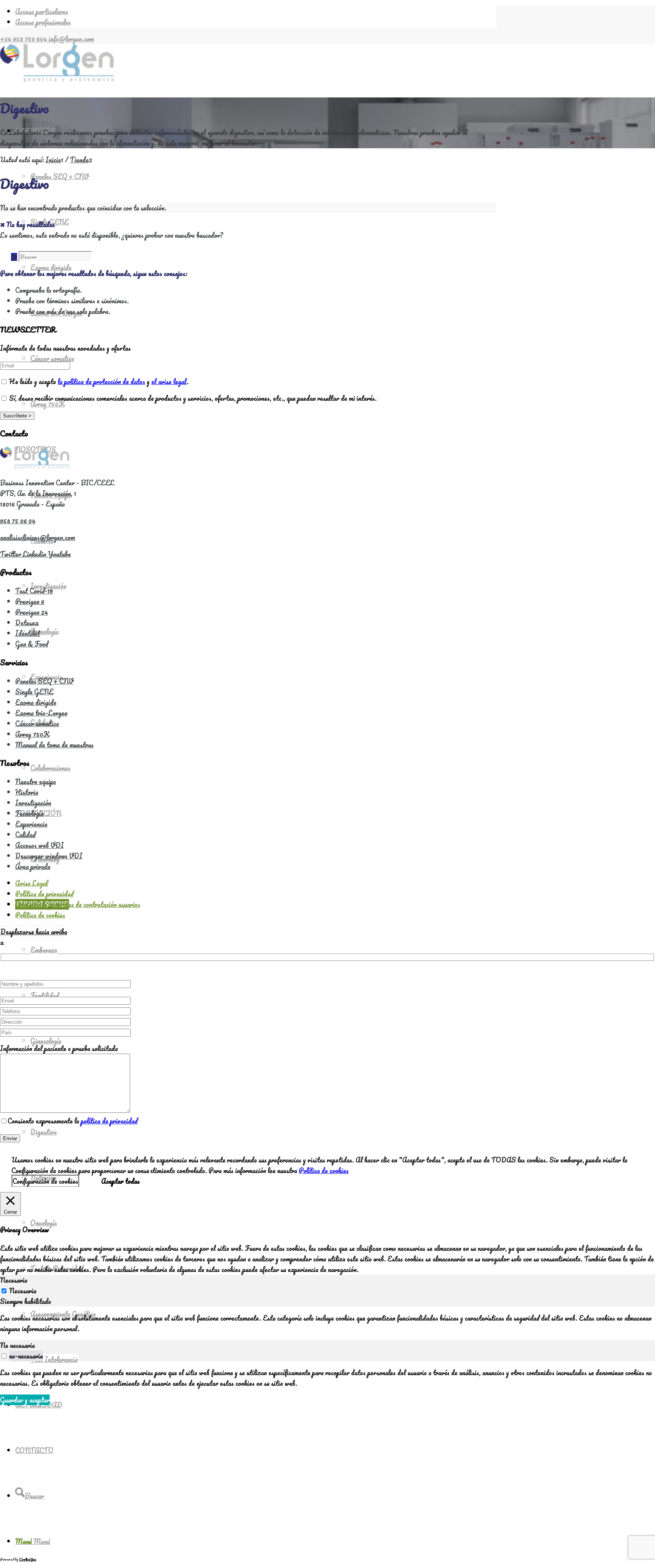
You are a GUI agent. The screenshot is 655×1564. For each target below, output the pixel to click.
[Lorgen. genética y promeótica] (57, 79)
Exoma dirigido (35, 702)
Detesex (27, 622)
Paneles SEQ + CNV (44, 681)
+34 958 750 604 (24, 38)
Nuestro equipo (35, 781)
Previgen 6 (29, 601)
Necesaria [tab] (13, 1280)
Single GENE (34, 691)
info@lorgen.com (71, 38)
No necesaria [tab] (17, 1345)
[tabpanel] (327, 1323)
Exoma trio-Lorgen (41, 712)
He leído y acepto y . (98, 381)
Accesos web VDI (39, 845)
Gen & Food (31, 643)
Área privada (32, 866)
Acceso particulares (41, 11)
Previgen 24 (31, 612)
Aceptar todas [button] (120, 1181)
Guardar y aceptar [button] (25, 1400)
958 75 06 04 (18, 520)
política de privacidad (109, 1120)
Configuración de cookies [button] (45, 1181)
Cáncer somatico (37, 723)
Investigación (33, 802)
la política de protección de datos (101, 381)
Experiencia (31, 824)
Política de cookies (324, 1170)
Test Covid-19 (34, 590)
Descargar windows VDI (48, 855)
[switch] (4, 1356)
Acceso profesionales (43, 22)
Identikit (27, 633)
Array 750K (32, 734)
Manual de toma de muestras (54, 744)
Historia (26, 792)
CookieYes (27, 1559)
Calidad (25, 834)
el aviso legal (169, 381)
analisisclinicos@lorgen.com (37, 537)
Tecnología (29, 813)
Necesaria (22, 1290)
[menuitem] (256, 11)
